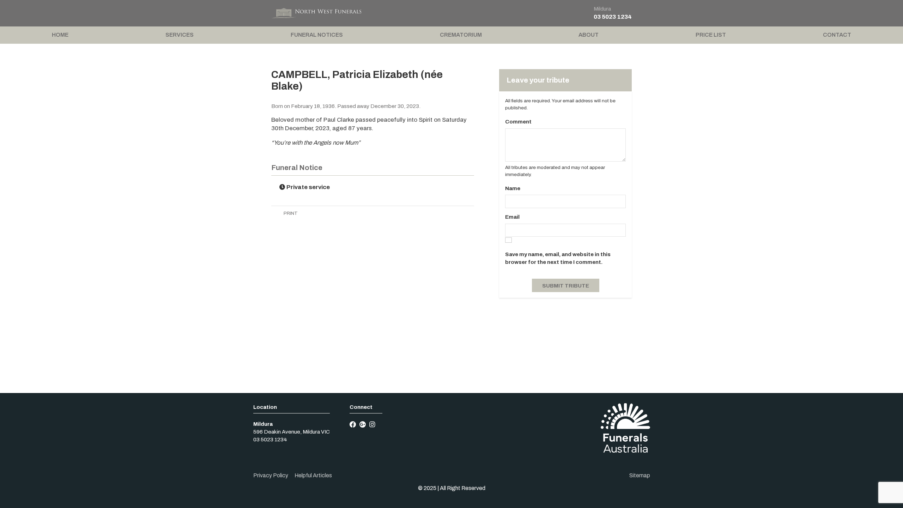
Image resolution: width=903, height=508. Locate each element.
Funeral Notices (317, 35)
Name (512, 188)
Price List (711, 35)
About (588, 35)
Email (512, 217)
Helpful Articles (313, 475)
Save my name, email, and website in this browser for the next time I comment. (558, 258)
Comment (518, 122)
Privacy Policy (270, 475)
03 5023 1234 (613, 16)
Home (60, 35)
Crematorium (461, 35)
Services (179, 35)
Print (290, 213)
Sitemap (639, 475)
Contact (837, 35)
